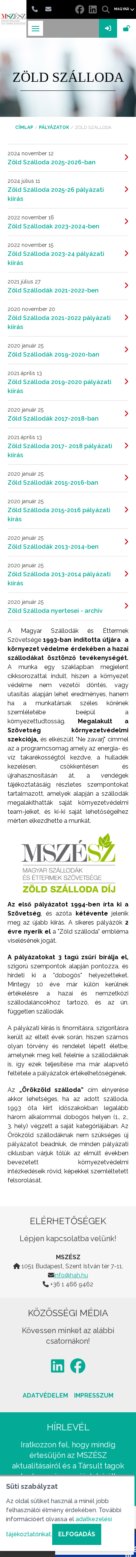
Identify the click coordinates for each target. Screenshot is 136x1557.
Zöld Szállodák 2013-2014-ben (53, 546)
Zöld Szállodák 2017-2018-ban (53, 418)
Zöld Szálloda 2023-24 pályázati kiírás (56, 258)
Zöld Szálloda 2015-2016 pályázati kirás (59, 515)
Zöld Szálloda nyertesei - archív (55, 610)
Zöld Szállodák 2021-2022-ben (53, 290)
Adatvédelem (45, 1395)
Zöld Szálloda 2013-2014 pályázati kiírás (59, 579)
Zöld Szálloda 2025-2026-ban (52, 162)
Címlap (24, 127)
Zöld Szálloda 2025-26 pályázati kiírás (56, 194)
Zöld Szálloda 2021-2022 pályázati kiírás (59, 322)
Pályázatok (54, 127)
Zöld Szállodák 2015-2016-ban (53, 482)
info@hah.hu (71, 1275)
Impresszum (93, 1395)
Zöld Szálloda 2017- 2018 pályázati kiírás (60, 450)
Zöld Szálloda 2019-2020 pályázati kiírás (59, 386)
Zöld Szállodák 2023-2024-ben (53, 226)
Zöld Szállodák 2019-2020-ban (53, 354)
